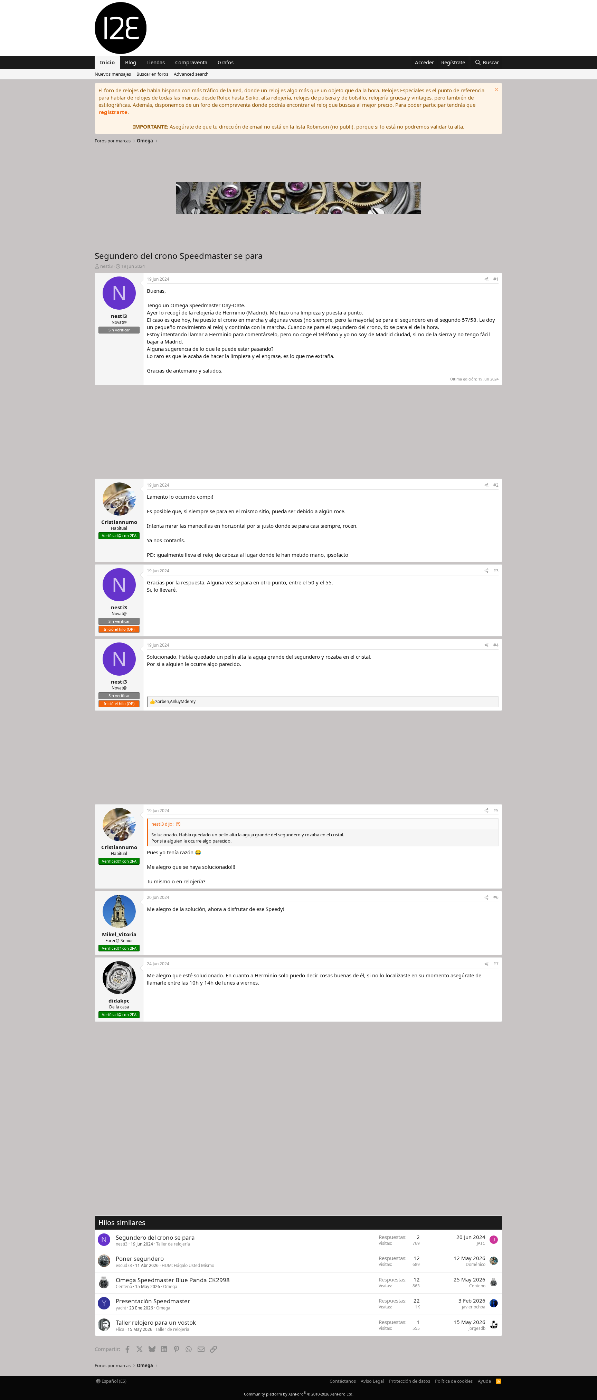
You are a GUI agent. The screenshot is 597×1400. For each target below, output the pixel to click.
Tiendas (155, 62)
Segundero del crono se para (155, 1237)
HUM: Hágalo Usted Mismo (188, 1265)
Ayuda (484, 1381)
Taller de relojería (173, 1244)
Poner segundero (140, 1258)
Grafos (226, 62)
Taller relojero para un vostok (156, 1322)
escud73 (124, 1265)
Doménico (475, 1264)
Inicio (107, 62)
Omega (170, 1286)
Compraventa (191, 62)
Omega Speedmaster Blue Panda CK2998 (173, 1280)
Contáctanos (343, 1381)
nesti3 (121, 1244)
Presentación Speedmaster (153, 1301)
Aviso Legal (372, 1381)
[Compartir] (486, 279)
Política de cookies (454, 1381)
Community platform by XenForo (298, 1394)
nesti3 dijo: (162, 824)
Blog (130, 62)
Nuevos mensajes (113, 74)
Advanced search (191, 74)
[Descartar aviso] (496, 90)
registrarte (112, 112)
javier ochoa (473, 1307)
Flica (120, 1329)
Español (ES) (113, 1381)
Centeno (124, 1286)
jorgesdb (476, 1328)
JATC (481, 1243)
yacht (121, 1308)
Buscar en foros (152, 74)
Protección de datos (409, 1381)
